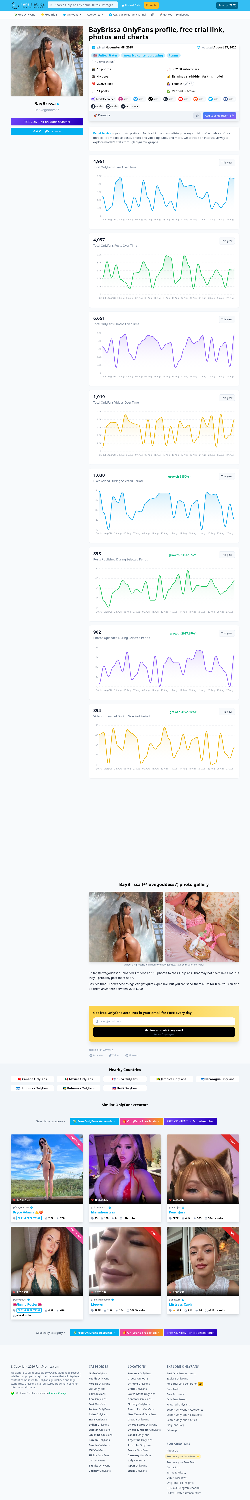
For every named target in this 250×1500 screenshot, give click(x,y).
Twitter (116, 1055)
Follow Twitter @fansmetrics (184, 1493)
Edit (190, 83)
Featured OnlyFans (178, 1404)
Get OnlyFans (47, 131)
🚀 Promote (102, 115)
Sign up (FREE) (227, 5)
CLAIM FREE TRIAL (29, 1218)
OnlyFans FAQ (175, 1425)
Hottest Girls (132, 5)
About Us (172, 1450)
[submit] (164, 1032)
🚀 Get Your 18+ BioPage (174, 14)
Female (177, 84)
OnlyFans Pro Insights (180, 1482)
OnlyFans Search (177, 1399)
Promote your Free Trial (181, 1462)
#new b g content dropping (143, 55)
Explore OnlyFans (177, 1378)
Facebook (98, 1055)
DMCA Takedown (177, 1477)
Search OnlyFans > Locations (184, 1414)
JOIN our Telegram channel (129, 14)
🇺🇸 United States (105, 55)
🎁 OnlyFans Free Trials (140, 1121)
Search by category (49, 1121)
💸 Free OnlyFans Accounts (93, 1121)
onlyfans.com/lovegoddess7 (162, 964)
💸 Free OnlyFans (24, 14)
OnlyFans (72, 14)
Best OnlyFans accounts (181, 1373)
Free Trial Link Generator (184, 1383)
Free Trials (173, 1389)
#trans (173, 55)
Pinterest (133, 1055)
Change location (104, 61)
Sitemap (172, 1430)
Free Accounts (175, 1394)
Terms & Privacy (176, 1472)
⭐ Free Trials (49, 14)
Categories (94, 14)
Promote (151, 5)
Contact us (173, 1467)
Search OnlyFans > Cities (182, 1420)
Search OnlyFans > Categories (185, 1409)
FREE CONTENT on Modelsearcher (46, 122)
